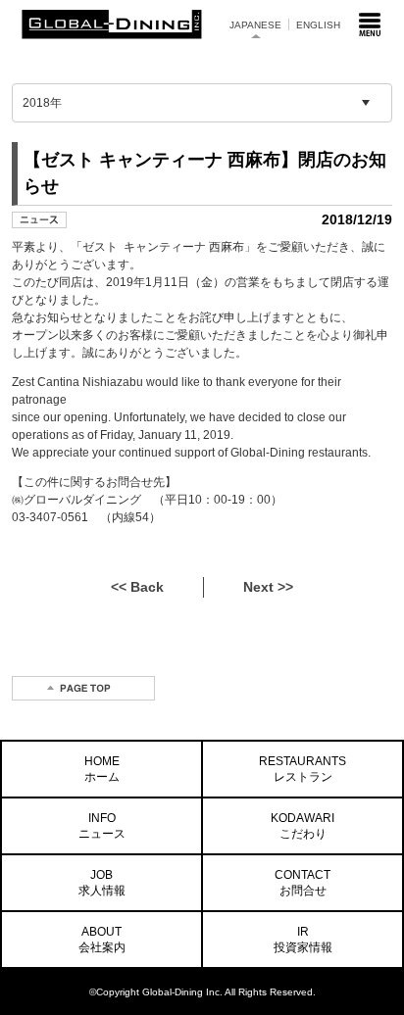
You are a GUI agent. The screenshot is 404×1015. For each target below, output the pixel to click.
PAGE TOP (83, 688)
